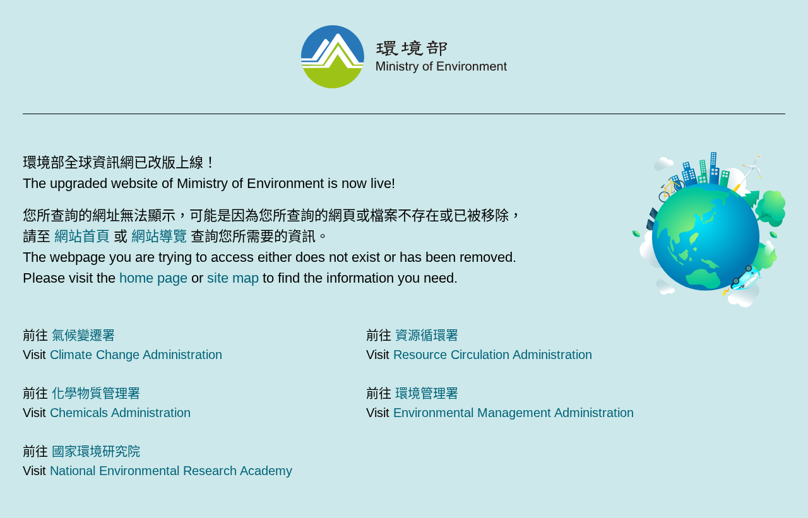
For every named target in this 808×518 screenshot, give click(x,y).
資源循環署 (426, 336)
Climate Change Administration (136, 355)
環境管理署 (426, 394)
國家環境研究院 (96, 452)
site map (233, 278)
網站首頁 (82, 236)
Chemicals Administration (120, 413)
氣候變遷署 (83, 336)
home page (153, 278)
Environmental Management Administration (513, 413)
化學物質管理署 (96, 394)
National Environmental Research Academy (171, 471)
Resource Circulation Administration (492, 355)
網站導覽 (159, 236)
